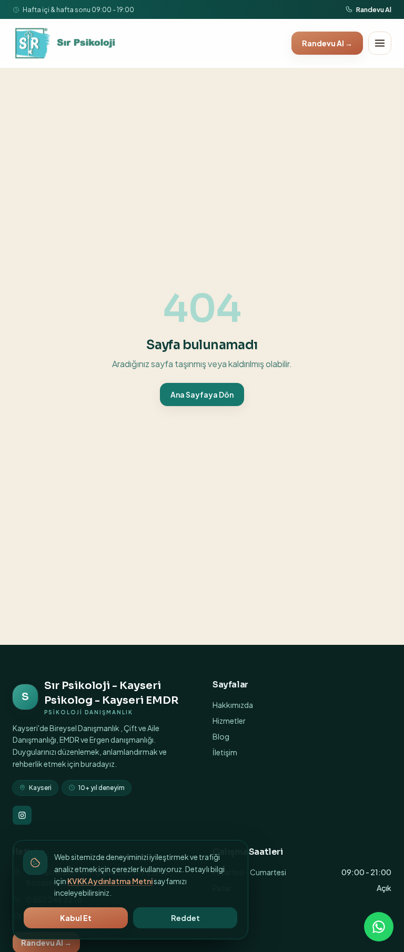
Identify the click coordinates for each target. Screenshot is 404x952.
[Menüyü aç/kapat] (379, 43)
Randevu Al (373, 9)
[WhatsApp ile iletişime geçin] (378, 926)
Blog (221, 736)
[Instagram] (22, 815)
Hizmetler (229, 720)
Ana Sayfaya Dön (202, 394)
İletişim (225, 752)
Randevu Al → (327, 43)
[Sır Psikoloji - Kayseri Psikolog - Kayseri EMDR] (66, 43)
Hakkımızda (233, 705)
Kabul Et (76, 918)
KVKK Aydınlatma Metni (110, 881)
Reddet (185, 918)
